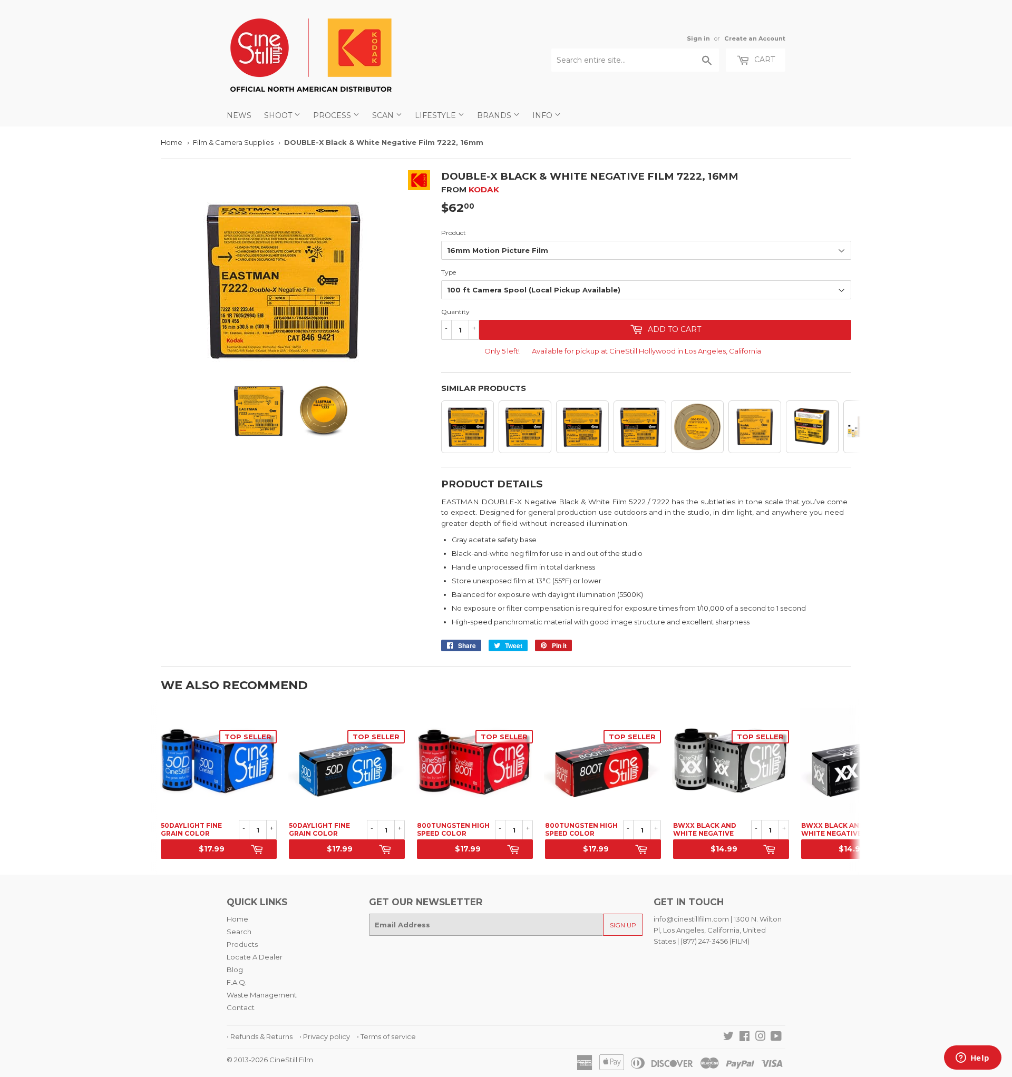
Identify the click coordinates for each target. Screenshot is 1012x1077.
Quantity (455, 312)
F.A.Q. (237, 982)
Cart (763, 59)
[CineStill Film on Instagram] (760, 1037)
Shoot (279, 115)
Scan (384, 115)
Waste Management (262, 995)
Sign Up (623, 925)
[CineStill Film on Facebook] (744, 1037)
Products (242, 944)
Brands (495, 115)
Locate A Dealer (255, 957)
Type (448, 272)
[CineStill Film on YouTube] (776, 1037)
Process (333, 115)
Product (453, 233)
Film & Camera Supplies (233, 142)
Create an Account (754, 38)
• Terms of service (386, 1036)
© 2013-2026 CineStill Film (270, 1059)
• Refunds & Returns (260, 1036)
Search (239, 931)
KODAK (484, 189)
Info (543, 115)
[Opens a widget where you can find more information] (972, 1058)
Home (171, 142)
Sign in (698, 38)
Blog (235, 969)
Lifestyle (436, 115)
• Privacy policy (324, 1036)
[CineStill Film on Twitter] (728, 1037)
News (239, 115)
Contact (241, 1007)
